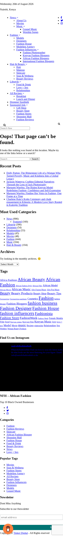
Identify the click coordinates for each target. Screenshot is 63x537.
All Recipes (16, 93)
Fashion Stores (23, 113)
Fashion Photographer (34, 52)
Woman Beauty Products (16, 329)
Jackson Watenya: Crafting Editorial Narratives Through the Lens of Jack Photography (30, 183)
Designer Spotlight (19, 102)
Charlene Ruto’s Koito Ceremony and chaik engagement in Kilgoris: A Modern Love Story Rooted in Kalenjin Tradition (34, 202)
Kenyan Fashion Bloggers (36, 55)
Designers (21, 40)
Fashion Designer (16, 308)
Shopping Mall (24, 116)
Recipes (30, 325)
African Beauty (31, 279)
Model (7, 325)
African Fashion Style (24, 286)
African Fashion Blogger (19, 434)
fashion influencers (17, 313)
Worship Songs (30, 32)
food (7, 321)
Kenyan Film (28, 322)
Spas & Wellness (24, 75)
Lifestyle (14, 81)
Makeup (20, 70)
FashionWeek (28, 318)
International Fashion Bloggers (38, 61)
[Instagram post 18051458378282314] (31, 378)
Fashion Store (9, 318)
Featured (17, 221)
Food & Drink (23, 84)
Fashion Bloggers (16, 303)
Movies (20, 23)
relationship (38, 326)
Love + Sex (22, 87)
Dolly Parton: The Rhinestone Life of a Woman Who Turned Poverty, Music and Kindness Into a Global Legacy (33, 176)
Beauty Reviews (24, 78)
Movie (14, 325)
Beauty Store (23, 110)
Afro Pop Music (53, 290)
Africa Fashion (8, 280)
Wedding (3, 329)
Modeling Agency (25, 46)
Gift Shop (21, 107)
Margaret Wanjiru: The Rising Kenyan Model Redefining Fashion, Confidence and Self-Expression (33, 189)
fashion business (42, 303)
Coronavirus (4, 299)
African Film (37, 286)
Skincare (20, 73)
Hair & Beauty (18, 64)
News (13, 17)
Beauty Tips (54, 293)
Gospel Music (30, 29)
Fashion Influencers (26, 49)
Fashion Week (43, 318)
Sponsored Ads (18, 105)
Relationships (23, 90)
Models (20, 38)
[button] (59, 123)
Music (19, 26)
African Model (50, 285)
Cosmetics (32, 298)
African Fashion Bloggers (36, 58)
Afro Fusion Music (38, 290)
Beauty (5, 293)
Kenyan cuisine (16, 322)
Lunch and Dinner (25, 99)
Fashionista (44, 313)
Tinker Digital (21, 533)
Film (2, 322)
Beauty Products (22, 293)
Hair (18, 67)
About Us (21, 20)
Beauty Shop (40, 293)
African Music (21, 289)
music (22, 325)
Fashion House (24, 43)
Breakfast (21, 96)
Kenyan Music (43, 321)
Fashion (14, 35)
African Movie (5, 290)
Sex (58, 325)
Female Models (56, 318)
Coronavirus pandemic (18, 299)
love (54, 322)
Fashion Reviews (25, 119)
